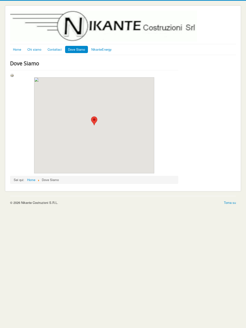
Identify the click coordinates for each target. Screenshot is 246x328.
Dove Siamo (76, 49)
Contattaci (55, 49)
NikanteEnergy (101, 49)
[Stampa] (12, 75)
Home (17, 49)
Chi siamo (34, 49)
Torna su (230, 202)
